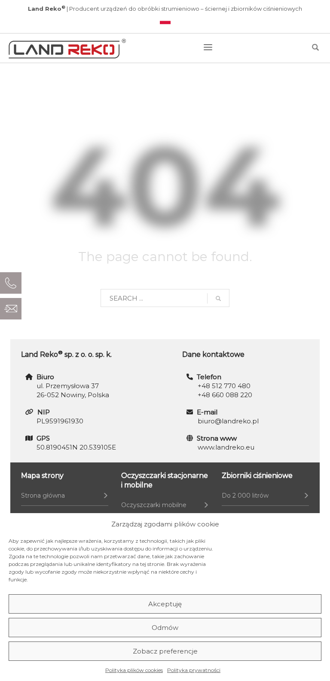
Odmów (165, 627)
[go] (218, 298)
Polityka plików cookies (134, 670)
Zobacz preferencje (165, 651)
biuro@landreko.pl (228, 421)
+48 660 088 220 (225, 395)
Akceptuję (165, 604)
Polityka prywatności (193, 670)
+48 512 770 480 (224, 386)
